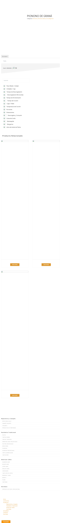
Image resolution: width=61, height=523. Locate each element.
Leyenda (6, 80)
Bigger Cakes (5, 464)
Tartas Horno (6, 437)
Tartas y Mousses (7, 439)
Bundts (4, 477)
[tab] (5, 56)
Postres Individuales (7, 443)
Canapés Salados (6, 423)
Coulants (4, 425)
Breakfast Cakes (6, 475)
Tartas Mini (5, 455)
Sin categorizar (50, 18)
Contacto (5, 512)
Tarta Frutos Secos (7, 473)
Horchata (8, 509)
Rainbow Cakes (6, 462)
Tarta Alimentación (7, 452)
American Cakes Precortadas (9, 441)
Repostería (5, 446)
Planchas (4, 448)
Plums (3, 479)
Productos (5, 502)
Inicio (4, 499)
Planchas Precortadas (8, 450)
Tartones (4, 482)
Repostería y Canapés (12, 504)
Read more (14, 264)
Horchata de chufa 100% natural (11, 489)
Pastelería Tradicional (11, 506)
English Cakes (5, 468)
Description (4, 56)
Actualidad (5, 511)
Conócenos (6, 501)
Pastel (4, 435)
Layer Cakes (5, 466)
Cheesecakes (5, 471)
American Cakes (10, 507)
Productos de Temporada (9, 427)
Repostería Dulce (6, 421)
